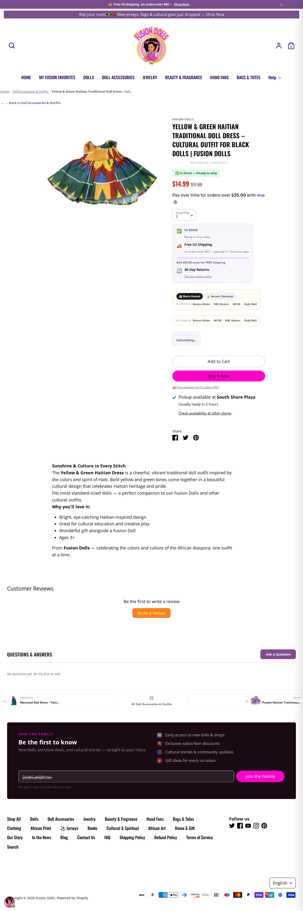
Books (92, 828)
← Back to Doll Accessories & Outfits (33, 103)
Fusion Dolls (45, 898)
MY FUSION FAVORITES (57, 77)
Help (272, 77)
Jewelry (89, 819)
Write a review (151, 613)
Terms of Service (199, 837)
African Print (41, 828)
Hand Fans (155, 819)
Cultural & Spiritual (123, 828)
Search (12, 847)
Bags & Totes (183, 819)
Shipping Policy (132, 837)
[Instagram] (256, 826)
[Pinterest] (264, 826)
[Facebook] (240, 826)
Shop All (14, 819)
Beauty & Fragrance (121, 819)
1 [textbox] (177, 217)
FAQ (107, 837)
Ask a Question (278, 654)
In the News (41, 837)
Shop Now (181, 4)
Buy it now (218, 376)
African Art (157, 828)
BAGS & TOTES (248, 77)
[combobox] (184, 214)
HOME (26, 77)
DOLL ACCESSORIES (118, 77)
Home (4, 91)
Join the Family (260, 776)
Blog (64, 837)
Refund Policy (165, 837)
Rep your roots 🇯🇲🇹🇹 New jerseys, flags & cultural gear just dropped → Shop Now (151, 14)
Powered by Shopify (72, 898)
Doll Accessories (61, 819)
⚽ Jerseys (69, 828)
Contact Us (86, 837)
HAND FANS (219, 77)
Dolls (34, 819)
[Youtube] (248, 826)
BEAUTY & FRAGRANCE (183, 77)
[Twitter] (232, 826)
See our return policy (198, 276)
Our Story (15, 837)
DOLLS (88, 77)
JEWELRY (150, 77)
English (280, 883)
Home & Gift (185, 828)
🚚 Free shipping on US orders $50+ (196, 387)
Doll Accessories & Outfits (31, 91)
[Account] (279, 44)
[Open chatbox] (9, 902)
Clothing (14, 828)
